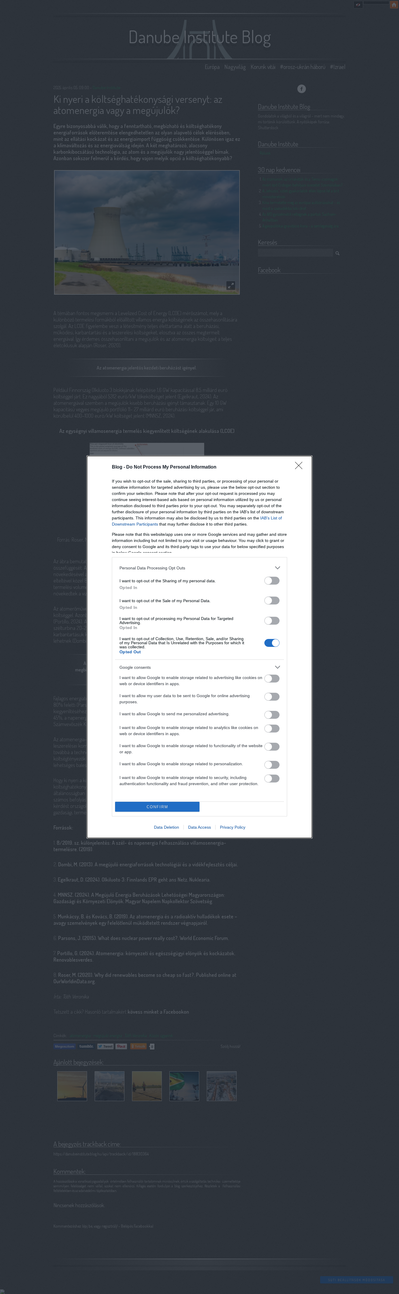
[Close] (300, 467)
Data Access (199, 827)
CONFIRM (157, 807)
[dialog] (199, 647)
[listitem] (199, 568)
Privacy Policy (232, 827)
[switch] (272, 581)
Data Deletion (166, 827)
